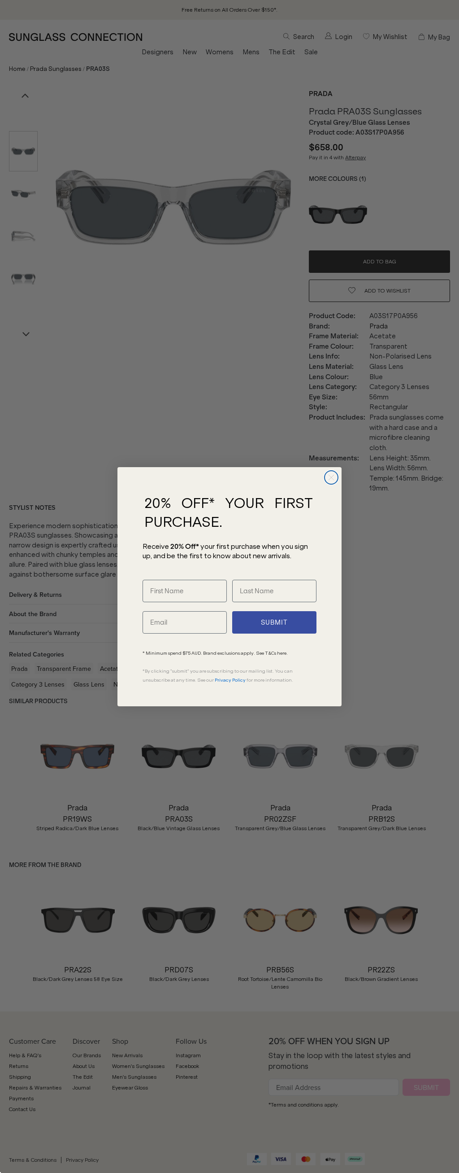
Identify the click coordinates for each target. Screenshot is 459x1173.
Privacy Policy (230, 680)
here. (282, 653)
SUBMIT (274, 622)
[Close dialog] (331, 477)
